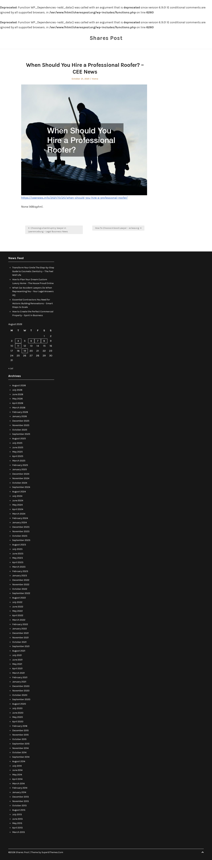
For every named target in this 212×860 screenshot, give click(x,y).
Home (95, 78)
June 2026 (17, 394)
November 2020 (20, 690)
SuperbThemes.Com (52, 852)
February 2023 (20, 571)
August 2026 (19, 385)
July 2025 (17, 443)
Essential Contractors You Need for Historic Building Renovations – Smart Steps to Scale (32, 303)
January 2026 (19, 416)
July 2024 (17, 496)
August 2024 (19, 491)
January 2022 (19, 628)
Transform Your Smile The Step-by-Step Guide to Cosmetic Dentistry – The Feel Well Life (33, 271)
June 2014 (17, 770)
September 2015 (20, 743)
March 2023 (19, 566)
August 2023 (19, 544)
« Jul (10, 368)
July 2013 (17, 814)
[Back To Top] (202, 852)
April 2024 (17, 509)
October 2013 (19, 805)
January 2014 (19, 792)
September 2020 (21, 699)
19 (25, 350)
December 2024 (20, 473)
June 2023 (17, 553)
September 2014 (20, 757)
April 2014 (17, 779)
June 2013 (17, 819)
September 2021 (20, 646)
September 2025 (21, 434)
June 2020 (17, 712)
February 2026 (20, 412)
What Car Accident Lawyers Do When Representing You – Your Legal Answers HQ (33, 291)
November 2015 (20, 734)
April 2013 (17, 827)
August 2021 (18, 650)
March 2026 (18, 407)
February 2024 (20, 518)
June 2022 (17, 606)
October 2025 (19, 429)
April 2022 (17, 615)
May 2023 (17, 557)
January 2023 (19, 575)
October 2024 (19, 482)
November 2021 (20, 637)
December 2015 (20, 730)
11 (18, 345)
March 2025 (18, 460)
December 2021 (20, 633)
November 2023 (20, 531)
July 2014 (17, 765)
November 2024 (20, 478)
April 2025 (17, 456)
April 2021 (17, 668)
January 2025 (19, 469)
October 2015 (19, 739)
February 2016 (19, 726)
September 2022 (21, 593)
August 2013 (18, 810)
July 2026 (17, 390)
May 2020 (17, 717)
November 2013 (20, 801)
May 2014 (17, 774)
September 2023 (21, 540)
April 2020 (17, 721)
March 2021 (18, 673)
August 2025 (19, 438)
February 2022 (20, 624)
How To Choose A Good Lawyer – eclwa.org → (118, 228)
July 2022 (17, 602)
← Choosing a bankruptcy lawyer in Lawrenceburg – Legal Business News (48, 230)
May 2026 (17, 398)
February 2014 (19, 787)
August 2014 (18, 761)
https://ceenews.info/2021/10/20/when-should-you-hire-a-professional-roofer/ (74, 198)
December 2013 (20, 796)
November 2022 (20, 584)
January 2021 (19, 681)
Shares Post (106, 38)
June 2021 (17, 659)
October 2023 (19, 535)
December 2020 (20, 686)
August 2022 (19, 597)
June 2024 (17, 500)
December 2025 (20, 420)
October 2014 (19, 752)
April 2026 (17, 403)
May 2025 (17, 451)
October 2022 (19, 589)
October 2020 (19, 695)
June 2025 (17, 447)
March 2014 (18, 783)
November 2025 (20, 425)
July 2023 (17, 549)
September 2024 (21, 487)
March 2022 (18, 619)
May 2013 (17, 823)
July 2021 (17, 655)
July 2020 (17, 708)
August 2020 (19, 703)
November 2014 (20, 748)
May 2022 (17, 611)
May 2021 (17, 664)
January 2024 (19, 522)
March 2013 (18, 832)
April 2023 (17, 562)
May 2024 (17, 504)
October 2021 (19, 642)
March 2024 (18, 513)
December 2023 (20, 527)
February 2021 (19, 677)
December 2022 (20, 580)
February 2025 (20, 465)
